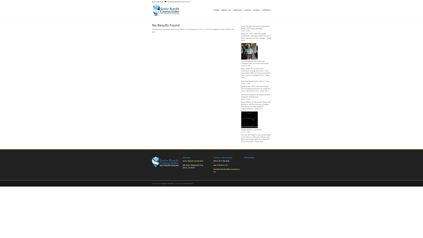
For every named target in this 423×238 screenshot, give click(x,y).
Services (237, 10)
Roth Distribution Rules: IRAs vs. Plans (255, 81)
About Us (226, 10)
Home (216, 10)
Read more (264, 91)
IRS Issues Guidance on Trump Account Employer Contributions (255, 96)
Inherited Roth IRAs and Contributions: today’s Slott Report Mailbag (255, 27)
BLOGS (257, 10)
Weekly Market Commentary (251, 130)
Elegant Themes (168, 183)
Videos (247, 10)
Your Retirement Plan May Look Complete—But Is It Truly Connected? (255, 62)
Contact (266, 10)
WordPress (189, 183)
